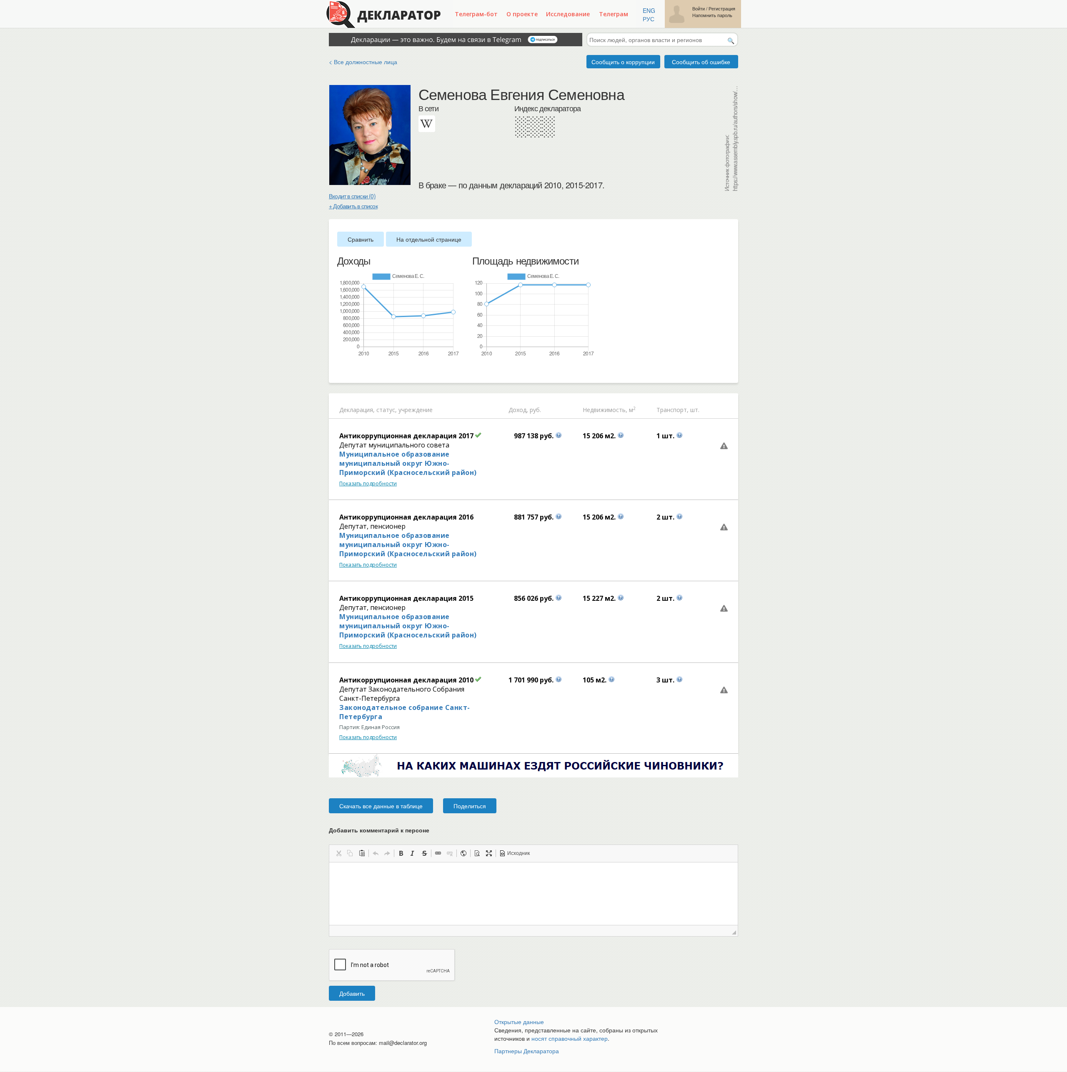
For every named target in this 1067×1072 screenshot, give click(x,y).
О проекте (522, 14)
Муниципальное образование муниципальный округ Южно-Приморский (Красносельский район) (408, 463)
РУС (648, 19)
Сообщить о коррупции (623, 61)
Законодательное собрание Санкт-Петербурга (404, 712)
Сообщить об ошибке (701, 61)
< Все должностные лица (363, 61)
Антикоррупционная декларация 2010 (406, 680)
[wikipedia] (426, 123)
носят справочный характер (569, 1038)
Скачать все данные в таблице (381, 806)
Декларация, (357, 410)
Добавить (352, 993)
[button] (338, 853)
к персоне (415, 830)
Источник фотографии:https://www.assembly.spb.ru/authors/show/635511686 (730, 138)
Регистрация (722, 8)
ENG (649, 10)
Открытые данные (519, 1021)
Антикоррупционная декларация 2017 (406, 435)
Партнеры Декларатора (526, 1051)
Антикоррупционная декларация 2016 (406, 517)
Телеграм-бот (476, 14)
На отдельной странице (428, 239)
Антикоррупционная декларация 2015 (406, 598)
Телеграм (613, 14)
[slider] (341, 371)
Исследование (568, 14)
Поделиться (469, 806)
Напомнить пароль (712, 15)
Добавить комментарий (379, 830)
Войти (698, 8)
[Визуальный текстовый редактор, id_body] (533, 893)
